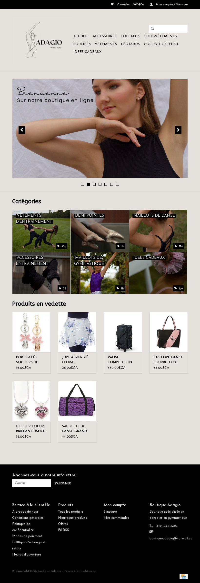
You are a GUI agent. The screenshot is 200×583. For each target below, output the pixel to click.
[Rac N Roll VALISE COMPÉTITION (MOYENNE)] (123, 332)
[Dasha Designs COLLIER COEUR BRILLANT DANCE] (31, 401)
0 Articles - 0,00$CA (130, 4)
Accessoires (105, 36)
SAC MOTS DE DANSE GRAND (74, 429)
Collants (130, 36)
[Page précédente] (22, 130)
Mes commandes (116, 518)
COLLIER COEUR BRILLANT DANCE (30, 429)
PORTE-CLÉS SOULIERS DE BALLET (27, 360)
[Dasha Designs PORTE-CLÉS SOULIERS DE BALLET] (31, 332)
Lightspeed (88, 571)
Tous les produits (70, 512)
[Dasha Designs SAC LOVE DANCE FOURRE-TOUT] (169, 332)
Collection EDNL (161, 44)
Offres (63, 524)
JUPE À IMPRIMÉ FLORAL (75, 360)
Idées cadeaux (87, 52)
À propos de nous (25, 512)
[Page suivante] (178, 130)
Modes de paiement (27, 536)
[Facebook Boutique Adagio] (175, 476)
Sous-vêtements (160, 36)
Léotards (130, 44)
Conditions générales (27, 518)
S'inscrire (110, 512)
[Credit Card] (183, 576)
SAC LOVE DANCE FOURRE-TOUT (168, 360)
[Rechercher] (152, 29)
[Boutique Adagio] (42, 40)
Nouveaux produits (72, 518)
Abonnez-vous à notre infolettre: (44, 475)
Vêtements (106, 44)
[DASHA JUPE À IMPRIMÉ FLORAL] (77, 332)
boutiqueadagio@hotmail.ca (171, 538)
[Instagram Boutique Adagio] (184, 476)
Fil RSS (63, 530)
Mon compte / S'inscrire (171, 4)
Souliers (82, 44)
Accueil (81, 36)
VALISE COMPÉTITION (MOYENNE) (120, 360)
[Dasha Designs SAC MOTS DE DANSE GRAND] (77, 401)
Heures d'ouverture (26, 554)
